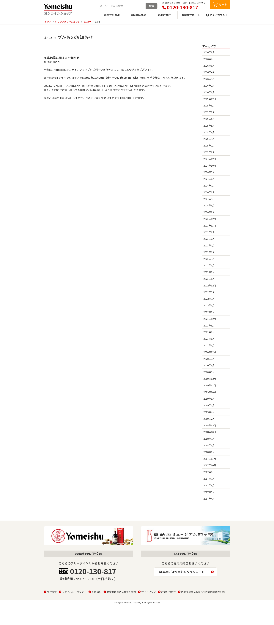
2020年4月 (209, 365)
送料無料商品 (138, 15)
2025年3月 (209, 139)
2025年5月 (209, 125)
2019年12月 (209, 378)
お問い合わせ (168, 592)
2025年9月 (209, 105)
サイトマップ (148, 592)
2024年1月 (209, 212)
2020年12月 (209, 352)
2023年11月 (209, 225)
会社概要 (52, 592)
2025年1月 (209, 152)
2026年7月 (209, 59)
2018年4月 (209, 445)
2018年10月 (209, 432)
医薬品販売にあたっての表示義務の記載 (203, 592)
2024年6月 (209, 192)
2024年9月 (209, 172)
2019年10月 (209, 392)
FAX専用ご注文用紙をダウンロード (181, 572)
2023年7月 (209, 245)
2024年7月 (209, 185)
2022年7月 (209, 298)
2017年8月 (209, 472)
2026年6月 (209, 65)
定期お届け (164, 15)
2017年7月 (209, 478)
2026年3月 (209, 79)
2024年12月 (209, 159)
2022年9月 (209, 292)
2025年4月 (209, 132)
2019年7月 (209, 405)
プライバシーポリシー (74, 592)
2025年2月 (209, 145)
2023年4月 (209, 265)
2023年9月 (209, 232)
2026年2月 (209, 85)
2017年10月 (209, 465)
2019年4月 (209, 412)
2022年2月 (209, 312)
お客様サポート (191, 15)
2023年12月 (209, 219)
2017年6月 (209, 485)
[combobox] (122, 6)
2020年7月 (209, 359)
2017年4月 (209, 498)
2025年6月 (209, 119)
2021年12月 (209, 319)
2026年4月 (209, 72)
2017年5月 (209, 492)
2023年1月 (209, 278)
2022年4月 (209, 305)
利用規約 (96, 592)
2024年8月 (209, 179)
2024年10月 (209, 165)
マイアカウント (219, 15)
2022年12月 (209, 285)
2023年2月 (209, 272)
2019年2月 (209, 418)
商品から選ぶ (112, 15)
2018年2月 (209, 452)
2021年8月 (209, 325)
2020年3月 (209, 372)
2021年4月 (209, 345)
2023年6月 (209, 252)
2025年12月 (209, 99)
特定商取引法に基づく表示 (121, 592)
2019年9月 (209, 398)
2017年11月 (209, 458)
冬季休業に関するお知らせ (62, 57)
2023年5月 (209, 259)
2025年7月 (209, 112)
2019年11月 (209, 385)
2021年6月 (209, 338)
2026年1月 (209, 92)
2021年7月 (209, 332)
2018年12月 (209, 425)
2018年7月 (209, 438)
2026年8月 (209, 52)
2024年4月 (209, 199)
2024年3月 (209, 205)
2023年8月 (209, 238)
